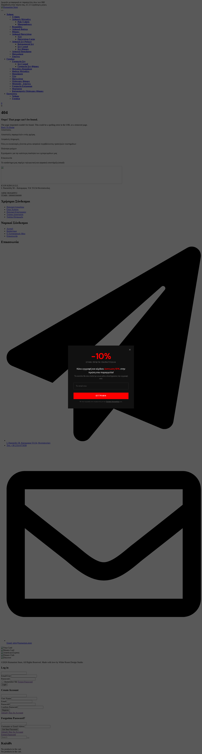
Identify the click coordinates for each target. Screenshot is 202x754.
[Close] (129, 349)
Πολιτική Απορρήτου (112, 402)
